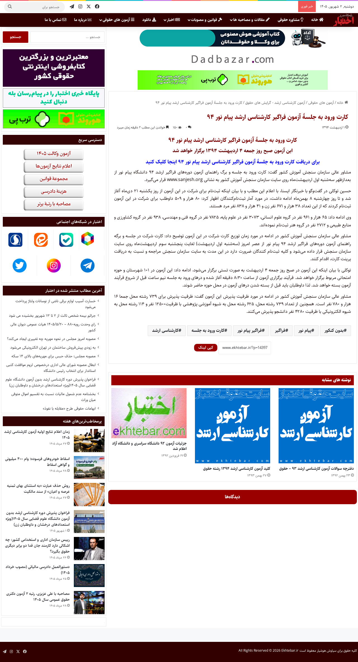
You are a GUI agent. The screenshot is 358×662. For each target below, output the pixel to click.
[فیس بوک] (97, 7)
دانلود (147, 20)
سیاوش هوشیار (326, 650)
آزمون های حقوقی (117, 20)
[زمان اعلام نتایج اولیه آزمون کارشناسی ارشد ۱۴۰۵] (89, 440)
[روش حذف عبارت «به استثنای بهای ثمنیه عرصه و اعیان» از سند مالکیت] (89, 494)
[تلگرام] (72, 7)
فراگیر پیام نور (249, 330)
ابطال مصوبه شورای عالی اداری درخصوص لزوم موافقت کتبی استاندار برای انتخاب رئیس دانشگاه (51, 368)
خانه (315, 20)
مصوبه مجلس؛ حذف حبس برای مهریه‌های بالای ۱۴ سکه (53, 356)
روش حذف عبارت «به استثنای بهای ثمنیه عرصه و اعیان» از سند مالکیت (38, 489)
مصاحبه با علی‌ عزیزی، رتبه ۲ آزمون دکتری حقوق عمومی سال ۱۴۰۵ (38, 597)
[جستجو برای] (9, 7)
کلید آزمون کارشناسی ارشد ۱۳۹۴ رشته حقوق (236, 469)
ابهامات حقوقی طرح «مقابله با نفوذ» (69, 408)
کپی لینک (205, 347)
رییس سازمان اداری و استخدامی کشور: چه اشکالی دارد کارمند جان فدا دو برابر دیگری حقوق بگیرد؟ (37, 546)
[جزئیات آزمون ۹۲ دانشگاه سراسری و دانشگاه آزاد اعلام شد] (149, 413)
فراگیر (280, 330)
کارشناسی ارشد (165, 330)
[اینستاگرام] (80, 7)
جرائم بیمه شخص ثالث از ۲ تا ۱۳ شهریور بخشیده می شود (52, 316)
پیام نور (304, 330)
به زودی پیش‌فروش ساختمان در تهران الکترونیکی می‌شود (53, 347)
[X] (88, 7)
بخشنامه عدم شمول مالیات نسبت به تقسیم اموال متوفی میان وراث (53, 397)
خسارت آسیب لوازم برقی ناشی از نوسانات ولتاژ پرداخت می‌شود (55, 304)
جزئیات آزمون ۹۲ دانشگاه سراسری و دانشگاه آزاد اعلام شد (149, 446)
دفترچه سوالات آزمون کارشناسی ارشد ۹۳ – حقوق (316, 469)
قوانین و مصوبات (204, 20)
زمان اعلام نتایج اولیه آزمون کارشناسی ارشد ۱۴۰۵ (37, 435)
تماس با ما (53, 20)
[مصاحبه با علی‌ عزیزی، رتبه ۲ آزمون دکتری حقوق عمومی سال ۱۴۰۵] (89, 602)
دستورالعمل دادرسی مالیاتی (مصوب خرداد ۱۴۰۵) (38, 570)
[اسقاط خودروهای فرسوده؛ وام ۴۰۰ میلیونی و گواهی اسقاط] (89, 467)
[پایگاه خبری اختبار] (343, 19)
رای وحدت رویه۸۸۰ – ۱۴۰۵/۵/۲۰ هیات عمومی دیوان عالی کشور (53, 327)
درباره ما (81, 20)
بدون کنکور (334, 330)
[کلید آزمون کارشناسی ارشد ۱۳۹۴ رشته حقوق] (232, 425)
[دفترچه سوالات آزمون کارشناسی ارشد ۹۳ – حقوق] (316, 425)
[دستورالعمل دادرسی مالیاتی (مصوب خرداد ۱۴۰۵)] (89, 575)
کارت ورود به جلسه (208, 330)
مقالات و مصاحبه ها (249, 20)
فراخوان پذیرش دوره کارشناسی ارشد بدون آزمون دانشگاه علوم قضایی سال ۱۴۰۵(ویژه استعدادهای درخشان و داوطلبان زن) (51, 382)
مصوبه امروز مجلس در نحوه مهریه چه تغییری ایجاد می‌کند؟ (51, 339)
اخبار (171, 20)
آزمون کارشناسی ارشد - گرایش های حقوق (275, 103)
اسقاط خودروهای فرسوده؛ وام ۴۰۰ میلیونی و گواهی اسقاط (37, 462)
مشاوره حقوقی (289, 20)
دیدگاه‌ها (232, 497)
